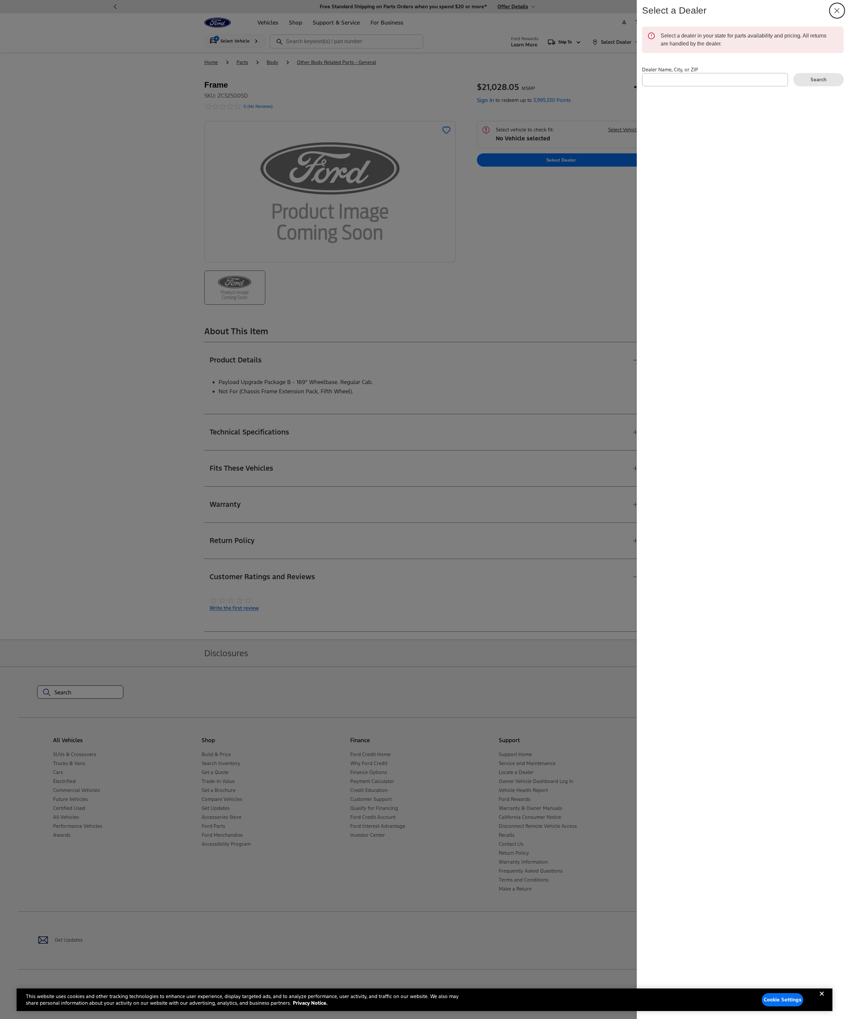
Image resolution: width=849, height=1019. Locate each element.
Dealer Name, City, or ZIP (670, 69)
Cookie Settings (783, 999)
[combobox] (715, 79)
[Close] (822, 999)
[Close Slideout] (837, 10)
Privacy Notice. (310, 1003)
